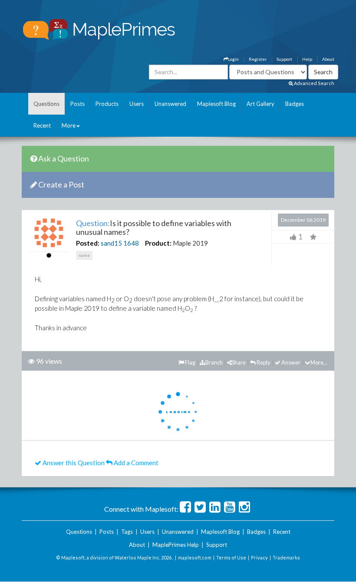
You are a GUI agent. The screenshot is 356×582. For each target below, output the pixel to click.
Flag (189, 362)
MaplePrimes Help (175, 544)
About (328, 59)
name (84, 255)
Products (107, 103)
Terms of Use (231, 557)
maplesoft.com (194, 557)
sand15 (111, 243)
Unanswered (170, 103)
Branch (214, 362)
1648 (131, 243)
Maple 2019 (190, 243)
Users (136, 103)
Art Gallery (260, 103)
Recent (42, 125)
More (69, 125)
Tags (127, 531)
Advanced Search (313, 83)
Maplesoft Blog (216, 103)
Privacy (259, 557)
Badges (294, 103)
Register (258, 59)
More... (318, 362)
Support (284, 59)
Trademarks (286, 557)
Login (233, 59)
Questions (46, 103)
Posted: (87, 243)
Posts (77, 103)
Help (307, 59)
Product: (158, 243)
